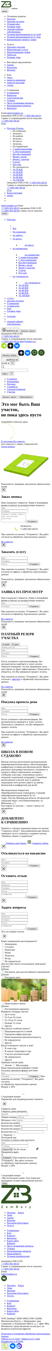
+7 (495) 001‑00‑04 (10, 211)
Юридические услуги (17, 49)
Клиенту (11, 1235)
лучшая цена (13, 306)
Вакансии (12, 95)
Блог (9, 1233)
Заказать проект (9, 397)
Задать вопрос (8, 446)
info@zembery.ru (15, 113)
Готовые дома (14, 26)
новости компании (16, 80)
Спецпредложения (16, 389)
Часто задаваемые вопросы (20, 103)
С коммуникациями (22, 149)
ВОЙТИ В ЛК (12, 331)
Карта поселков (14, 193)
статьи (10, 85)
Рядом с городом (21, 159)
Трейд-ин (11, 55)
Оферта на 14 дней (10, 1339)
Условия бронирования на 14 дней (24, 34)
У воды (16, 162)
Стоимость (12, 386)
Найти (5, 374)
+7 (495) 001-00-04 (10, 121)
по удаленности (21, 276)
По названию (19, 232)
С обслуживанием (22, 151)
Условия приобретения (18, 1256)
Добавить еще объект (16, 843)
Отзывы (11, 100)
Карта (20, 1212)
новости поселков (16, 82)
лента (9, 77)
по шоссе (17, 239)
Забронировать (25, 397)
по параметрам (20, 248)
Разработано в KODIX (12, 1341)
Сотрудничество (15, 98)
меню (4, 11)
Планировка (13, 381)
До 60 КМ (18, 175)
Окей (4, 1183)
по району (18, 235)
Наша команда (14, 1253)
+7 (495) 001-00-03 (32, 115)
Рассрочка (12, 67)
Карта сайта (13, 1241)
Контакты (12, 108)
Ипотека (11, 70)
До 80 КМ (18, 177)
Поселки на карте (15, 21)
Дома (9, 1215)
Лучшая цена (13, 24)
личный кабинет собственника (15, 30)
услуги (10, 298)
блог (9, 308)
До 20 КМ (18, 169)
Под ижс (17, 164)
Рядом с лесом (20, 157)
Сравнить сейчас (40, 843)
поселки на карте (15, 301)
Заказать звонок (28, 331)
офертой (16, 679)
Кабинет (11, 1243)
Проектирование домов (18, 52)
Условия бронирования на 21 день (24, 37)
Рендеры (11, 384)
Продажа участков (16, 47)
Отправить (32, 521)
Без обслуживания (22, 154)
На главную (19, 441)
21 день (15, 644)
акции (10, 195)
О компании (13, 92)
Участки (11, 392)
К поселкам (7, 441)
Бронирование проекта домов (21, 39)
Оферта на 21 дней (30, 1339)
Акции (10, 65)
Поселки (11, 19)
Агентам (11, 316)
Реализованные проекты (19, 105)
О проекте (12, 379)
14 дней (5, 644)
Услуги (10, 1225)
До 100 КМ (18, 180)
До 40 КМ (18, 172)
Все (14, 228)
